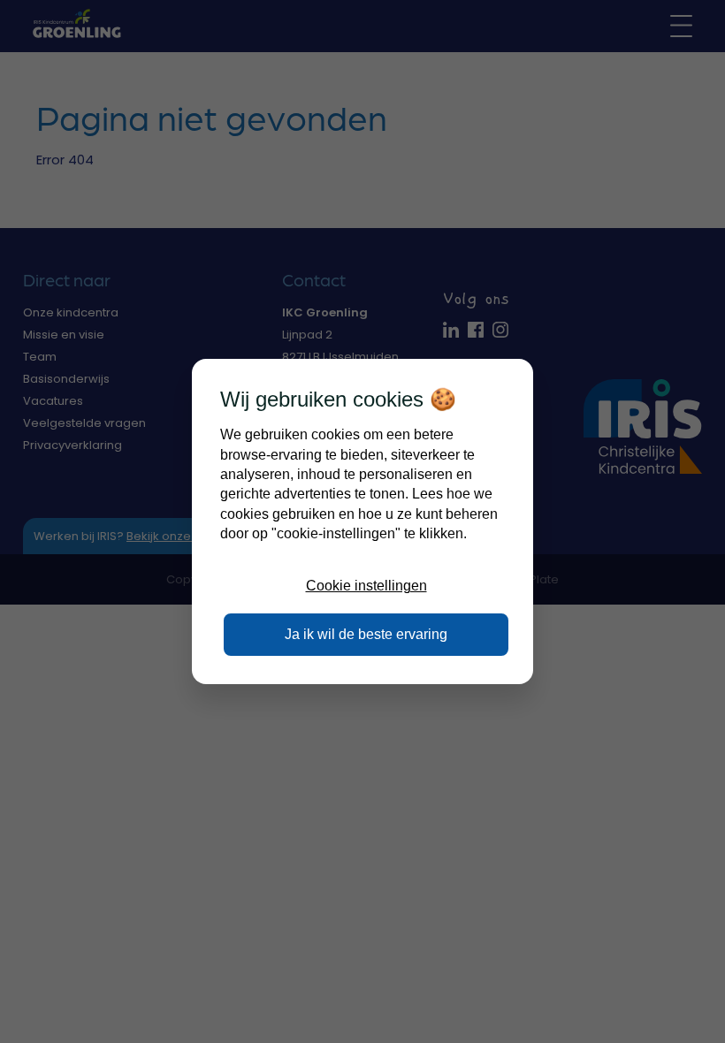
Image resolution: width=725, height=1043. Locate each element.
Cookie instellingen (366, 585)
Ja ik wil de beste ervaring (366, 634)
